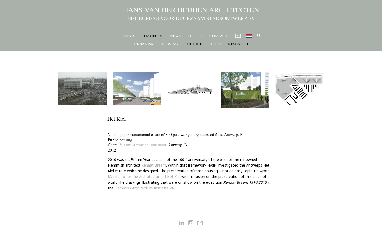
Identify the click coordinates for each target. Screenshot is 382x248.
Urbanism (144, 43)
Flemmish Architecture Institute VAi (145, 187)
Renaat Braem (153, 165)
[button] (258, 35)
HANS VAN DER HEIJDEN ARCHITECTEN (191, 10)
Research (238, 43)
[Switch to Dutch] (248, 35)
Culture (193, 43)
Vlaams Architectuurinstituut (143, 144)
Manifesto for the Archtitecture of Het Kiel (144, 176)
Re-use (215, 43)
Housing (169, 43)
